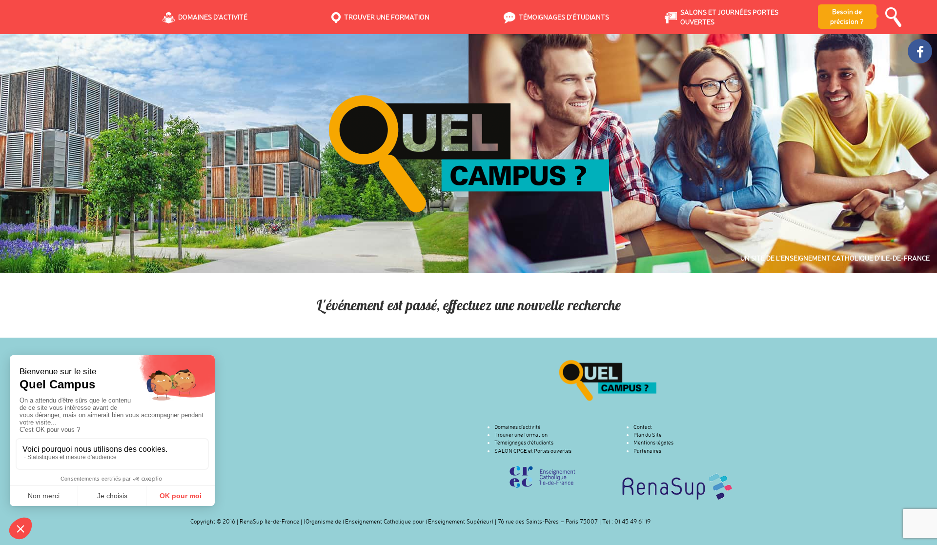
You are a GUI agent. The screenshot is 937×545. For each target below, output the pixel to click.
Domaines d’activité (517, 427)
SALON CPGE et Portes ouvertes (532, 450)
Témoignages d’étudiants (523, 442)
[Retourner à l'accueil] (607, 380)
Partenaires (647, 450)
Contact (642, 427)
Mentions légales (653, 442)
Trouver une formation (521, 434)
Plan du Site (647, 434)
